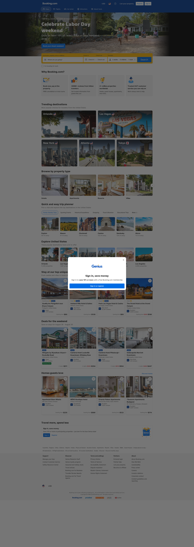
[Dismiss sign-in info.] (123, 260)
